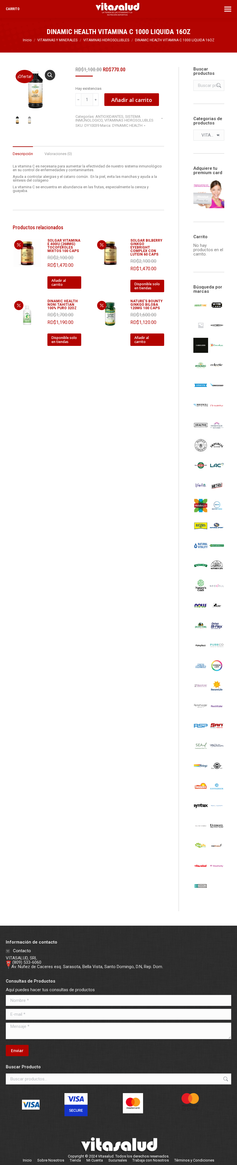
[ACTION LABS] (216, 311)
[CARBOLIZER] (200, 351)
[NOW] (200, 611)
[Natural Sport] (216, 531)
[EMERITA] (200, 391)
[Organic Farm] (200, 631)
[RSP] (200, 731)
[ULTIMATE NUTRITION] (216, 831)
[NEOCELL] (216, 591)
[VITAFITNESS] (216, 851)
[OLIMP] (216, 611)
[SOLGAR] (216, 771)
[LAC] (216, 471)
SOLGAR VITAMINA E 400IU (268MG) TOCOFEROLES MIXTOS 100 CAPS (63, 246)
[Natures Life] (216, 571)
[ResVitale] (216, 711)
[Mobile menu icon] (227, 9)
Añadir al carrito (131, 99)
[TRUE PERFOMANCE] (200, 831)
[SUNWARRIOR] (216, 791)
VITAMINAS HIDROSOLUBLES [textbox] (209, 135)
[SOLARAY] (200, 771)
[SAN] (216, 731)
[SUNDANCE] (200, 791)
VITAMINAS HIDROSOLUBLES (128, 120)
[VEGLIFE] (200, 851)
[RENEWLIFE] (216, 691)
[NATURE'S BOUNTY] (216, 551)
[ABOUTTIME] (200, 311)
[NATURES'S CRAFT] (200, 591)
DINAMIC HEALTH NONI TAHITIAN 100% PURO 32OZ (62, 304)
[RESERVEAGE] (200, 711)
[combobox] (208, 135)
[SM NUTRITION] (216, 751)
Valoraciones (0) (58, 154)
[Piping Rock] (200, 651)
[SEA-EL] (200, 751)
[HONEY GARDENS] (200, 451)
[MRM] (216, 511)
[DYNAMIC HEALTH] (200, 371)
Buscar (218, 85)
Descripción (23, 154)
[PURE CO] (216, 651)
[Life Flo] (200, 491)
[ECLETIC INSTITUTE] (216, 371)
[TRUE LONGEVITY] (216, 811)
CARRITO (13, 9)
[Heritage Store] (216, 431)
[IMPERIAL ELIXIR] (216, 451)
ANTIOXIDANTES (109, 116)
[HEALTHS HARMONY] (200, 431)
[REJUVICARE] (200, 691)
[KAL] (200, 471)
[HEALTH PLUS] (216, 411)
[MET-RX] (216, 491)
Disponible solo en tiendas (147, 286)
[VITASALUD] (200, 872)
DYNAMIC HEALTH (127, 125)
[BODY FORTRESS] (216, 331)
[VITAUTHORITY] (216, 872)
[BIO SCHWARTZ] (200, 331)
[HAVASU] (200, 411)
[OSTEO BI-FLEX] (216, 631)
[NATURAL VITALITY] (200, 551)
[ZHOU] (200, 891)
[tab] (23, 151)
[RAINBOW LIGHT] (216, 671)
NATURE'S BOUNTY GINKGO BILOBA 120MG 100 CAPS (146, 304)
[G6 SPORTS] (216, 391)
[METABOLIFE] (200, 511)
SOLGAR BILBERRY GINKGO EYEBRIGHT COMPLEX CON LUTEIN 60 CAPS (146, 247)
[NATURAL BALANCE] (200, 531)
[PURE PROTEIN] (200, 671)
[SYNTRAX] (200, 811)
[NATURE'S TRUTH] (200, 571)
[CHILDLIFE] (216, 351)
